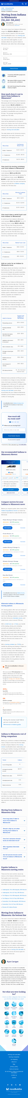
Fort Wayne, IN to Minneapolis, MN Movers (14, 895)
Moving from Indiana (6, 9)
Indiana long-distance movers (9, 510)
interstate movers (17, 618)
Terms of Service (14, 1069)
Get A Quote (10, 489)
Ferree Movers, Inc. (8, 533)
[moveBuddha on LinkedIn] (11, 1085)
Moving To (5, 52)
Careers (14, 1077)
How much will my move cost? (14, 417)
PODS (19, 644)
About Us (14, 1061)
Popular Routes (9, 8)
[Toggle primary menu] (26, 4)
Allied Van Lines (10, 469)
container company (19, 183)
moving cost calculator (13, 129)
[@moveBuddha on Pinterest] (20, 1085)
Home (2, 8)
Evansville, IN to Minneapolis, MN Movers (13, 901)
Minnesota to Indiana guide (12, 724)
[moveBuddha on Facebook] (7, 1085)
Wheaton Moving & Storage (10, 561)
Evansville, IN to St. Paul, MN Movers (12, 904)
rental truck (8, 624)
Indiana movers (21, 593)
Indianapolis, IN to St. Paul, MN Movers (13, 892)
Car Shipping (14, 1059)
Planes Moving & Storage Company (13, 520)
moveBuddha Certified (14, 702)
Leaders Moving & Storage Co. (11, 547)
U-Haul (16, 624)
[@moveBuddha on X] (15, 1085)
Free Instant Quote (14, 436)
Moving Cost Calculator (14, 1054)
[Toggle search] (23, 4)
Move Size (5, 57)
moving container (10, 644)
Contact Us (14, 1075)
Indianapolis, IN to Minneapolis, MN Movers (14, 889)
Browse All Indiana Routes (9, 907)
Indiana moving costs (18, 403)
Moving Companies (14, 1057)
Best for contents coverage (11, 462)
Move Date (5, 62)
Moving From (5, 48)
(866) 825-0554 (11, 492)
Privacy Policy (14, 1066)
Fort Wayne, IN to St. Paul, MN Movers (13, 898)
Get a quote (7, 527)
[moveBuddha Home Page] (7, 4)
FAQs (14, 1064)
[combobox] (14, 430)
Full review (22, 527)
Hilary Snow (17, 25)
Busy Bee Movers (8, 575)
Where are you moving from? (12, 425)
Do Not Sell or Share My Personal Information (14, 1072)
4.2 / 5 (14, 474)
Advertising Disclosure (14, 0)
